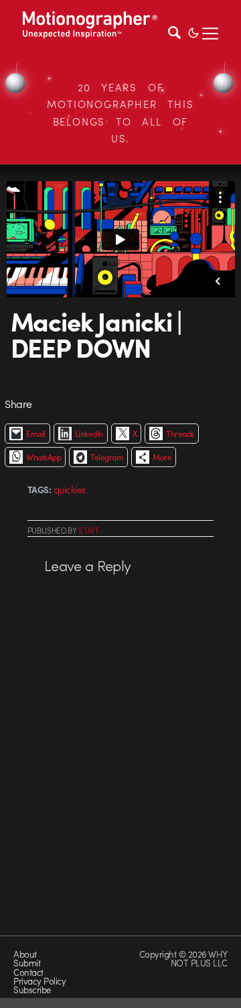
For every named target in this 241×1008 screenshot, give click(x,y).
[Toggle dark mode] (193, 31)
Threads (179, 433)
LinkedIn (89, 433)
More (162, 457)
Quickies (70, 489)
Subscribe (31, 989)
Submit (26, 962)
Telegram (106, 457)
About (24, 954)
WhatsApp (43, 457)
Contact (28, 972)
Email (35, 433)
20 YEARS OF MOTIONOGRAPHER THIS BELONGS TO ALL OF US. (120, 113)
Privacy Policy (39, 980)
